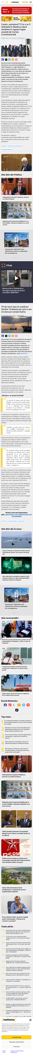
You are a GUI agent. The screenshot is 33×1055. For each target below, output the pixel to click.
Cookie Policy (4, 1051)
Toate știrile (7, 926)
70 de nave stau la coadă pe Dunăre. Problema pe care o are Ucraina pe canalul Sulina (16, 309)
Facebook (3, 59)
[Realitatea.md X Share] (6, 59)
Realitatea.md (21, 38)
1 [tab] (13, 258)
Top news (6, 717)
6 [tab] (21, 302)
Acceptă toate (16, 1037)
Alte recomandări (9, 618)
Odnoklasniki (13, 59)
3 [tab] (16, 258)
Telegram (9, 59)
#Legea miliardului (7, 149)
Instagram (10, 705)
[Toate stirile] (6, 2)
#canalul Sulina (13, 521)
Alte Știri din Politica (11, 174)
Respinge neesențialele (16, 1042)
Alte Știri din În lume (11, 529)
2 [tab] (15, 258)
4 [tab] (18, 258)
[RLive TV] (7, 265)
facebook (5, 705)
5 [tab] (20, 258)
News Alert (5, 10)
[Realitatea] (14, 2)
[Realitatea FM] (24, 2)
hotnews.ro (24, 353)
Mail (16, 59)
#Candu (4, 146)
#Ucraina (21, 521)
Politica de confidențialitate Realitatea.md (17, 1051)
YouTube (28, 705)
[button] (30, 1020)
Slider (14, 315)
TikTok (16, 710)
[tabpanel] (16, 243)
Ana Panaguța (20, 315)
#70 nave (4, 521)
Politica (14, 38)
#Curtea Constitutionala (15, 146)
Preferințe (16, 1046)
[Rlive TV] (30, 2)
